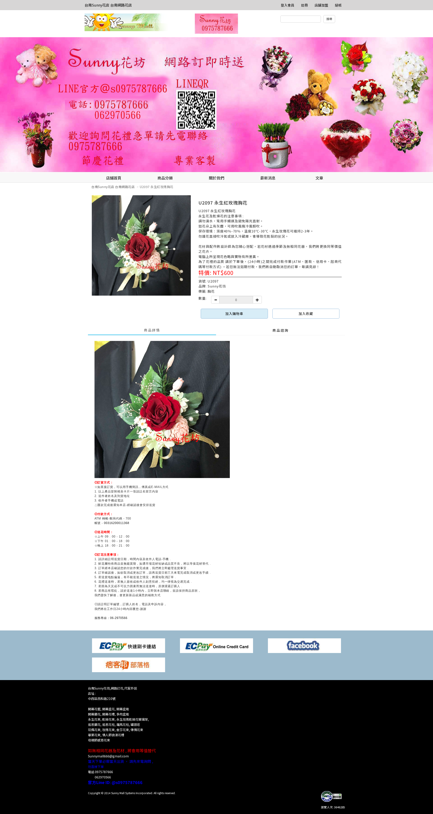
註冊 (304, 5)
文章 (319, 178)
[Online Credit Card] (216, 645)
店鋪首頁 (113, 178)
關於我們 (216, 178)
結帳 (338, 5)
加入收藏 (306, 313)
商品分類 (165, 178)
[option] (216, 104)
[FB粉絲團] (304, 645)
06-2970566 (118, 618)
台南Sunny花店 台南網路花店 (108, 5)
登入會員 (287, 5)
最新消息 (268, 178)
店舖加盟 (321, 5)
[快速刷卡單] (128, 645)
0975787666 (104, 772)
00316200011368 (116, 523)
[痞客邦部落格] (128, 664)
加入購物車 (234, 313)
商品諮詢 (280, 330)
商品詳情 (152, 330)
